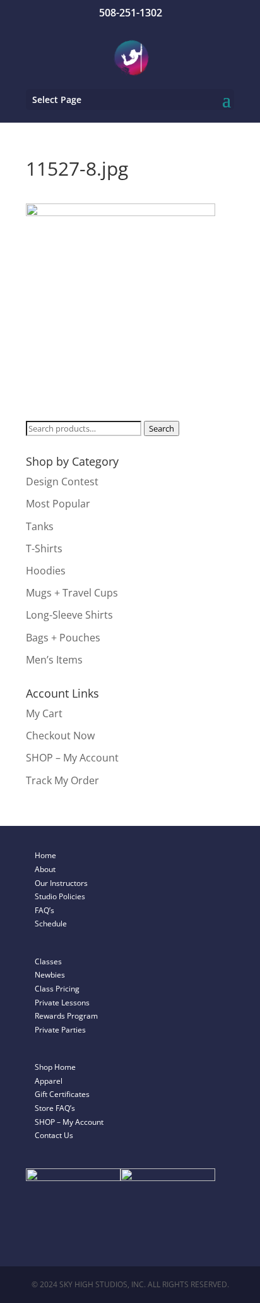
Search (161, 428)
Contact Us (54, 1135)
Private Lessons (62, 1002)
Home (45, 855)
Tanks (40, 526)
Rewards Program (66, 1015)
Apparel (48, 1081)
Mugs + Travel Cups (72, 593)
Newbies (50, 974)
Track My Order (62, 780)
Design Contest (62, 481)
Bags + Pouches (63, 638)
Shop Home (55, 1067)
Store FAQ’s (55, 1108)
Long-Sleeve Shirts (69, 615)
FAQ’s (44, 910)
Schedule (51, 923)
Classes (48, 961)
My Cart (44, 713)
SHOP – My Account (72, 758)
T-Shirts (44, 548)
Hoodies (46, 571)
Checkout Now (60, 735)
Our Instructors (61, 883)
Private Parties (60, 1029)
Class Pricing (57, 988)
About (45, 869)
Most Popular (58, 504)
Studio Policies (60, 896)
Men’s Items (54, 660)
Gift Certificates (62, 1094)
